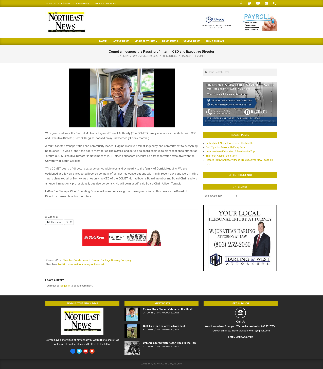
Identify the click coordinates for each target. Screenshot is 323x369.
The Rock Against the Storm (221, 155)
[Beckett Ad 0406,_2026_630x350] (240, 83)
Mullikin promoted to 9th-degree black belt (81, 264)
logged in (65, 285)
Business (171, 56)
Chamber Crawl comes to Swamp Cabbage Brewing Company (97, 260)
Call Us (240, 321)
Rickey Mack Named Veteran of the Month (229, 143)
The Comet (198, 56)
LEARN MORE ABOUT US (240, 337)
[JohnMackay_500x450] (240, 206)
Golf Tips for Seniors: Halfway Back (225, 147)
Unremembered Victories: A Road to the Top (230, 151)
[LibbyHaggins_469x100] (121, 231)
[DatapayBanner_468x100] (237, 15)
